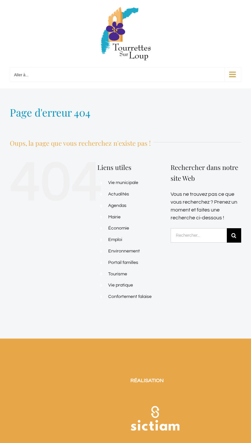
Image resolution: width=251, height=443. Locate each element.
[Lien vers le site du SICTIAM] (154, 397)
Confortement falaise (130, 296)
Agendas (117, 205)
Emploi (115, 239)
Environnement (124, 251)
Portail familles (123, 262)
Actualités (118, 194)
